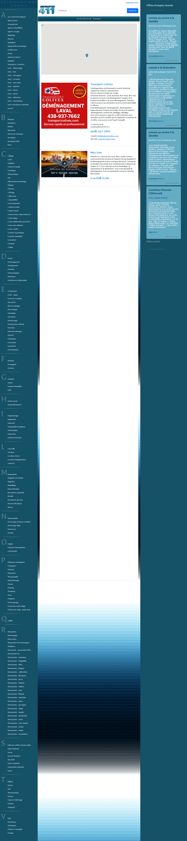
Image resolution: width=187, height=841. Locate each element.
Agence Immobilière (15, 28)
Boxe (10, 145)
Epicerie (11, 335)
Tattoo (10, 785)
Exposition (12, 346)
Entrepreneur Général (16, 324)
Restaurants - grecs (15, 679)
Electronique (12, 309)
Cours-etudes (13, 229)
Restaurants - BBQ (15, 665)
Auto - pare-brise (14, 83)
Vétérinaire (12, 825)
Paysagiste (12, 566)
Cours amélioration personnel (19, 222)
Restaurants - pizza (15, 701)
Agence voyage (13, 31)
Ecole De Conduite (15, 299)
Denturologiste (13, 273)
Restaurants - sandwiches (17, 716)
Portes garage (13, 602)
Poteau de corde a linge (16, 606)
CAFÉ (10, 160)
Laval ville (11, 449)
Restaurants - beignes (16, 668)
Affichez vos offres (153, 241)
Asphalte (11, 61)
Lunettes (11, 463)
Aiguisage (11, 35)
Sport (10, 771)
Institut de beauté (14, 438)
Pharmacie (12, 573)
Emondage (12, 313)
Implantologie (13, 416)
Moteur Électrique (15, 503)
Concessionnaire (14, 203)
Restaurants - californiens (17, 672)
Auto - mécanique (14, 75)
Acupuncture (13, 24)
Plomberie (11, 591)
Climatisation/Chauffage (17, 181)
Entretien (11, 328)
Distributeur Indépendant (17, 280)
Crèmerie (11, 244)
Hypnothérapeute (14, 405)
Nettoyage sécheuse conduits (19, 522)
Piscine (10, 584)
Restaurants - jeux (15, 690)
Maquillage (12, 485)
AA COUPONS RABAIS (17, 17)
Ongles (10, 544)
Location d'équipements (17, 460)
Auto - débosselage (15, 68)
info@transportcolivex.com (108, 136)
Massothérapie (13, 489)
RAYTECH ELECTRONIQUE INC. (162, 26)
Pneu (10, 595)
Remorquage (12, 635)
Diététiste (12, 277)
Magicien (11, 482)
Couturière (12, 240)
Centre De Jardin (14, 167)
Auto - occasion (14, 79)
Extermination (13, 350)
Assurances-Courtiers (16, 64)
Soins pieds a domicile (16, 767)
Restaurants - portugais (17, 705)
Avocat (10, 108)
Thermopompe (13, 793)
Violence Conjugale (15, 829)
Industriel (11, 423)
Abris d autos (13, 21)
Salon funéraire (13, 749)
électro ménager (14, 306)
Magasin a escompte (15, 478)
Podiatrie (11, 599)
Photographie (13, 577)
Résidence (11, 646)
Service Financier (14, 756)
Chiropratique (13, 174)
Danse (10, 258)
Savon (10, 752)
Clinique (11, 185)
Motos (10, 507)
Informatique (13, 430)
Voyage (10, 833)
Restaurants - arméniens (17, 657)
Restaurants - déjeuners (17, 676)
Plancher (11, 588)
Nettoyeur (12, 529)
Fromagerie (12, 364)
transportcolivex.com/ (106, 139)
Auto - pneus (13, 94)
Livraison (11, 452)
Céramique (12, 170)
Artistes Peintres (14, 57)
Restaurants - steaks (16, 727)
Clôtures (11, 189)
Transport (11, 807)
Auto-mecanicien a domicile (18, 105)
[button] (87, 56)
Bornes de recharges (15, 134)
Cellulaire (11, 163)
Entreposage (12, 320)
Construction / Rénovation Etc (19, 214)
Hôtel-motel (12, 401)
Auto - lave (12, 72)
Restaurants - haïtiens (16, 683)
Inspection (12, 434)
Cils (9, 178)
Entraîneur (12, 317)
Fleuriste (11, 361)
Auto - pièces (13, 90)
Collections (12, 196)
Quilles (10, 621)
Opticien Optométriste (16, 547)
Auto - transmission (15, 101)
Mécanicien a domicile (16, 493)
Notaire (11, 533)
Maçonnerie (12, 474)
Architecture (12, 50)
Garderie (11, 379)
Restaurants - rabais (15, 708)
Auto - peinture (14, 86)
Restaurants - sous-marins (18, 723)
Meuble (10, 496)
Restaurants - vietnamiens (18, 734)
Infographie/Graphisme (16, 427)
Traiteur (11, 804)
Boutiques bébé (13, 141)
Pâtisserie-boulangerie (16, 562)
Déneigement (13, 266)
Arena (10, 53)
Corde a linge (12, 218)
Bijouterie (11, 130)
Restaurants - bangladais (17, 661)
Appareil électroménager (17, 46)
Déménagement (14, 262)
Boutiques (12, 138)
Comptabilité (13, 200)
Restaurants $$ (13, 654)
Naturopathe (13, 518)
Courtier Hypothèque (16, 233)
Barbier (10, 127)
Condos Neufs (13, 211)
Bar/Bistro (12, 123)
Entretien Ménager (15, 331)
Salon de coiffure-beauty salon (19, 745)
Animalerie (12, 43)
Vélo (9, 818)
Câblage (11, 156)
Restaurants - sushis (15, 730)
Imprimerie (12, 419)
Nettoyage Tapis (14, 525)
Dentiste (11, 269)
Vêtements (12, 822)
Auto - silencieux (14, 97)
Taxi (9, 789)
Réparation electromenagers (18, 643)
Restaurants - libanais (16, 694)
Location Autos (13, 456)
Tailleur (10, 782)
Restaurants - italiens (16, 687)
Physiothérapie (13, 580)
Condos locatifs (13, 207)
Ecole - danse (13, 295)
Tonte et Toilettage (15, 800)
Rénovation (12, 639)
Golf (9, 390)
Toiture (10, 796)
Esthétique (12, 339)
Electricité (12, 302)
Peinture (11, 569)
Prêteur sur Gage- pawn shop (19, 610)
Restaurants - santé (15, 719)
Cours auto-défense (15, 225)
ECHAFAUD (12, 291)
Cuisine (10, 247)
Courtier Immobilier (15, 236)
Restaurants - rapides (16, 712)
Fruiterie (11, 368)
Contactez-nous (132, 2)
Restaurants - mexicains (17, 697)
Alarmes (11, 39)
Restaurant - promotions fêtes (19, 650)
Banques (11, 119)
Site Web (11, 760)
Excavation (12, 342)
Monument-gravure (15, 500)
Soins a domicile (14, 763)
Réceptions (12, 632)
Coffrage (11, 192)
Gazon (10, 383)
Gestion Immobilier (15, 386)
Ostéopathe (12, 551)
